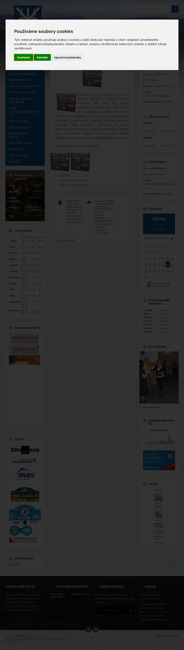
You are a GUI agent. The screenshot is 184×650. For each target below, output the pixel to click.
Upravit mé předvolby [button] (67, 57)
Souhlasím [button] (23, 57)
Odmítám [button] (42, 57)
